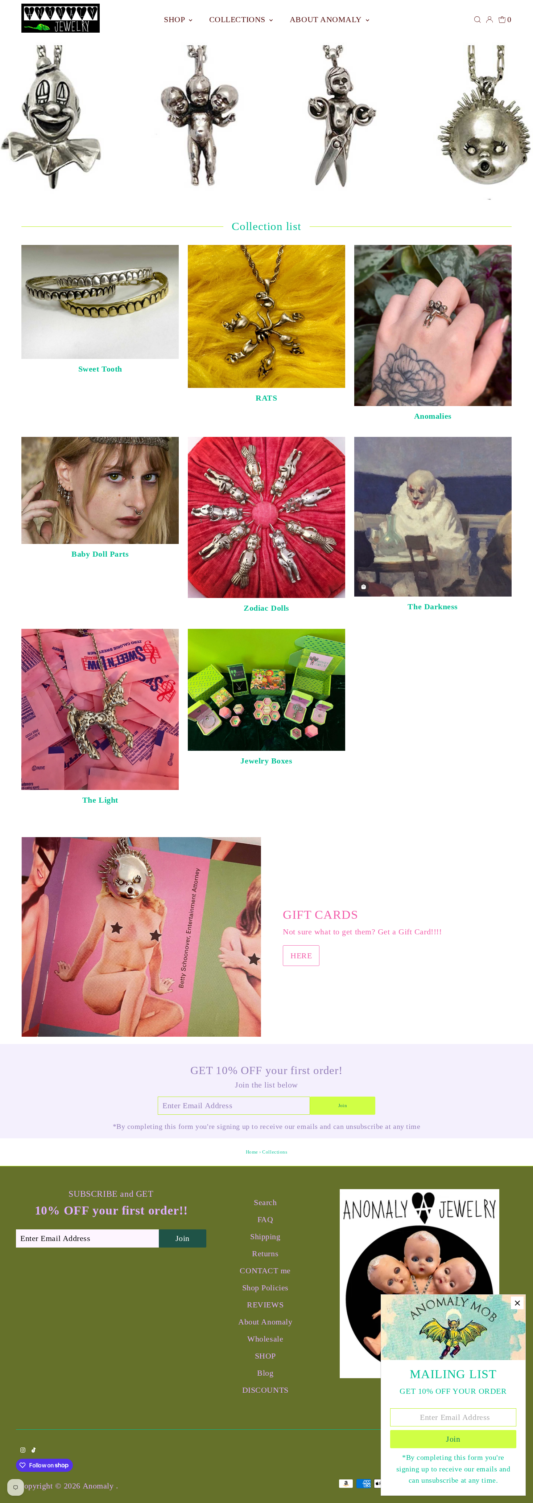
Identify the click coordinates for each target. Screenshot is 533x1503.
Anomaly (99, 1485)
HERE (301, 955)
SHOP (175, 19)
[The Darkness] (433, 515)
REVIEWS (265, 1304)
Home (252, 1152)
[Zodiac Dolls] (266, 515)
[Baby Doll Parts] (100, 488)
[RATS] (266, 314)
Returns (265, 1253)
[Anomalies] (433, 323)
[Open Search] (477, 19)
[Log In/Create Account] (489, 19)
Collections (238, 19)
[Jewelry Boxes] (266, 688)
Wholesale (265, 1338)
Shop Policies (265, 1287)
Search (265, 1202)
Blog (265, 1372)
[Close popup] (517, 1303)
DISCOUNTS (265, 1390)
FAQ (265, 1219)
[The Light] (100, 707)
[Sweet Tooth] (100, 300)
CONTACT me (265, 1270)
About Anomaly (327, 19)
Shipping (265, 1236)
